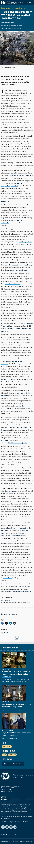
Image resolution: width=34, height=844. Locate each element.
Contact (3, 796)
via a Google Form (25, 242)
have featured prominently (17, 528)
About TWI (4, 822)
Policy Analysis (6, 8)
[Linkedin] (10, 623)
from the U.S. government (16, 538)
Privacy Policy (14, 841)
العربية (20, 25)
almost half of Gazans (12, 284)
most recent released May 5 (17, 270)
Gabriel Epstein (9, 22)
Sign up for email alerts (13, 764)
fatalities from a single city (17, 443)
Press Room (4, 798)
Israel (4, 754)
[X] (6, 623)
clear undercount (11, 491)
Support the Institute (16, 822)
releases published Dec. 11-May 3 (19, 265)
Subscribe (4, 799)
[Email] (14, 623)
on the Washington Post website (18, 591)
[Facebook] (2, 623)
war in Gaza (7, 578)
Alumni (26, 822)
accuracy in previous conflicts (20, 175)
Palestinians (12, 754)
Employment (4, 841)
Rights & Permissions (26, 841)
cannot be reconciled (11, 342)
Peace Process (7, 746)
